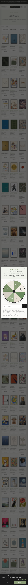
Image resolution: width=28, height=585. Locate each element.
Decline (7, 582)
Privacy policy (23, 579)
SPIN (24, 306)
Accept (20, 582)
